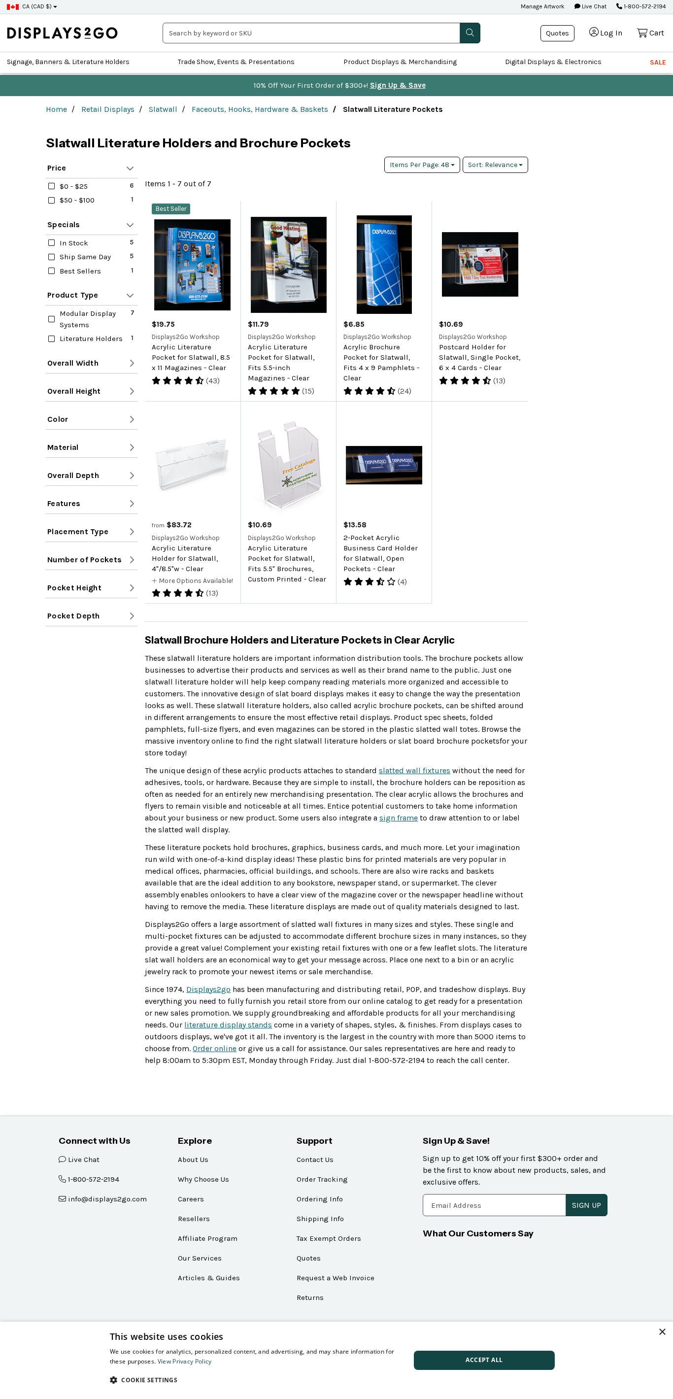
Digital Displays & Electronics (553, 62)
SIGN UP (586, 1205)
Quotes (557, 33)
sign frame (398, 817)
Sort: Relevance (493, 165)
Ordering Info (320, 1198)
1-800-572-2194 (644, 6)
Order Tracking (322, 1179)
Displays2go (208, 989)
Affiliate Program (207, 1238)
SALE (658, 62)
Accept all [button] (484, 1360)
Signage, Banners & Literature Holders (68, 62)
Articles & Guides (209, 1277)
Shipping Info (320, 1218)
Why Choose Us (203, 1179)
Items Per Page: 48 (420, 165)
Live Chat (593, 6)
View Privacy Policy (185, 1361)
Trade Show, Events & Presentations (236, 62)
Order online (214, 1048)
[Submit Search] (470, 33)
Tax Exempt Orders (329, 1238)
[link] (62, 32)
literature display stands (228, 1024)
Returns (310, 1297)
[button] (256, 1380)
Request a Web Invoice (335, 1277)
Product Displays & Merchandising (400, 62)
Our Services (200, 1258)
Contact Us (315, 1159)
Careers (191, 1198)
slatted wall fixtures (414, 770)
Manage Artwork (543, 6)
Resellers (194, 1218)
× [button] (662, 1332)
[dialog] (336, 1360)
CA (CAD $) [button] (37, 6)
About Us (193, 1159)
